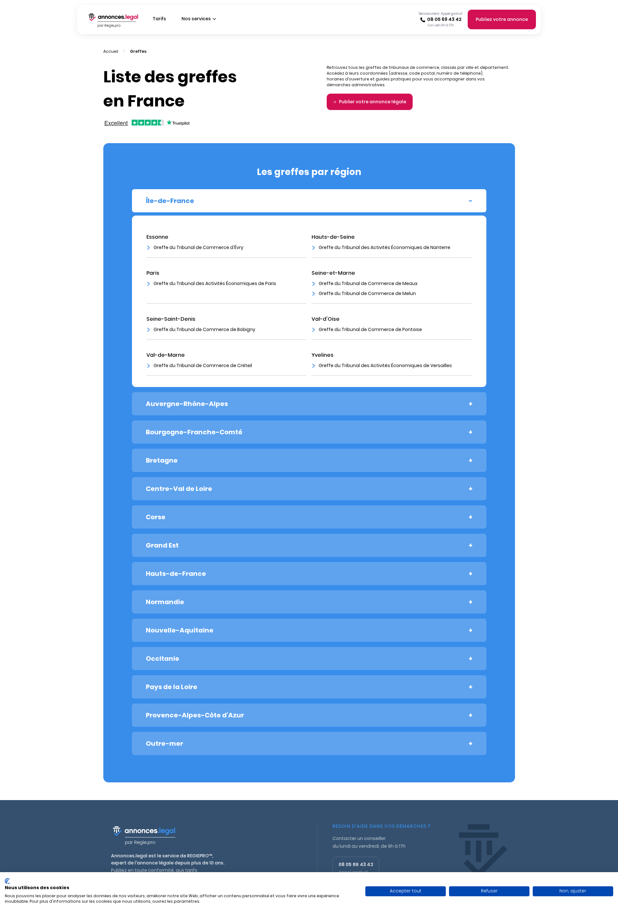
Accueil (110, 51)
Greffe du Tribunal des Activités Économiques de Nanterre (384, 247)
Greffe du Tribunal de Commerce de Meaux (368, 283)
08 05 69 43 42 (444, 19)
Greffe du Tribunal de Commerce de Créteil (203, 365)
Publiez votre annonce (502, 19)
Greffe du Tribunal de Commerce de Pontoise (370, 329)
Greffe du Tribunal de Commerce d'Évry (198, 247)
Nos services (196, 18)
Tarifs (159, 18)
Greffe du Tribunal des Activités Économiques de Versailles (385, 365)
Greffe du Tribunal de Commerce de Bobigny (204, 329)
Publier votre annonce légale (372, 101)
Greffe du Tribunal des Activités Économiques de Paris (215, 283)
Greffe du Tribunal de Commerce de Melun (367, 293)
